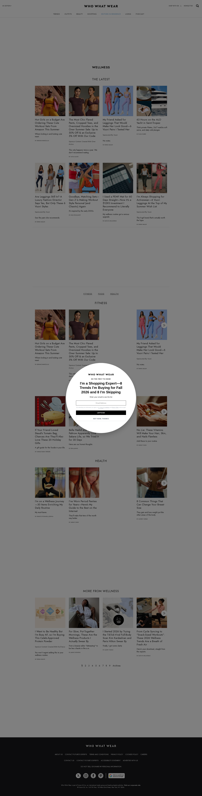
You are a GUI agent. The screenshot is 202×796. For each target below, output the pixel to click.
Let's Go (101, 413)
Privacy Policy (115, 407)
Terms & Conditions (105, 407)
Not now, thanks (101, 419)
